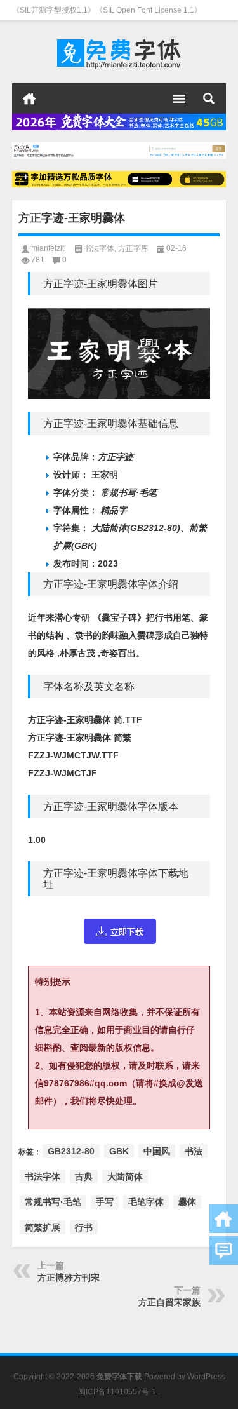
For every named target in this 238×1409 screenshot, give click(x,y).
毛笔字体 (146, 1202)
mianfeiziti (48, 248)
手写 (105, 1202)
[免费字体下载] (119, 52)
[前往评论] (223, 1250)
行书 (84, 1227)
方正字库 (133, 248)
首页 (29, 98)
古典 (84, 1176)
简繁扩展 (42, 1227)
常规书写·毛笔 (53, 1202)
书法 (193, 1151)
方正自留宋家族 (169, 1302)
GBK (119, 1151)
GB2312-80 (71, 1151)
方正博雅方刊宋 (68, 1277)
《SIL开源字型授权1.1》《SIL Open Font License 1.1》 (107, 10)
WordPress (206, 1376)
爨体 (187, 1202)
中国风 (156, 1151)
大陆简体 (125, 1176)
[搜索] (209, 98)
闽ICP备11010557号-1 (117, 1391)
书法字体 (99, 248)
